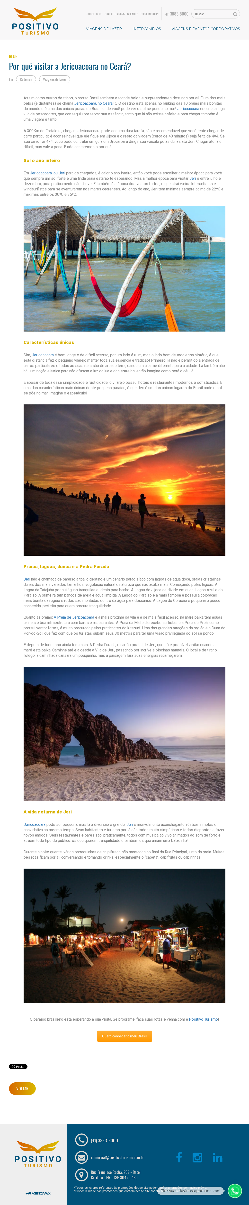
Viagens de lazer (54, 79)
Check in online (150, 14)
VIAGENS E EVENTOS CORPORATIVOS (206, 29)
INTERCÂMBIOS (147, 29)
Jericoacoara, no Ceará (93, 103)
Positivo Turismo (203, 1019)
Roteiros (26, 79)
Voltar (22, 1088)
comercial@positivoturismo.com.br (117, 1157)
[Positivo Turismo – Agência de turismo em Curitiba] (35, 21)
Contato (110, 14)
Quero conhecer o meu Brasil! (124, 1036)
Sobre (91, 14)
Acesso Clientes (127, 14)
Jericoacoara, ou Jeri (48, 173)
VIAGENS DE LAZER (104, 29)
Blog (99, 14)
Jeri (193, 178)
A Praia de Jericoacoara (74, 617)
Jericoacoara (187, 108)
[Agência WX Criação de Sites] (38, 1181)
